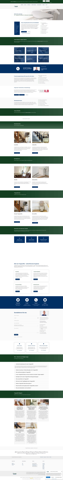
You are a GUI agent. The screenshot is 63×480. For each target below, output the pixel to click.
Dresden (44, 463)
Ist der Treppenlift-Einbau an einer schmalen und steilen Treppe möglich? (30, 374)
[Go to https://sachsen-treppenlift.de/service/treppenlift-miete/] (31, 58)
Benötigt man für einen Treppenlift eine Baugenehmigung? (27, 376)
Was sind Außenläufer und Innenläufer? (23, 387)
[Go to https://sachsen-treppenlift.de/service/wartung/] (31, 50)
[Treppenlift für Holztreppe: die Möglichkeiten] (19, 402)
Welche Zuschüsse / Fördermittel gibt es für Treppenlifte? (27, 370)
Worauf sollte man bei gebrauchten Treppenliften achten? (27, 385)
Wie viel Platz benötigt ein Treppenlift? (23, 372)
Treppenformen (16, 30)
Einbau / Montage (34, 465)
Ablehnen (52, 477)
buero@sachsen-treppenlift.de (27, 305)
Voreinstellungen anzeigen (58, 477)
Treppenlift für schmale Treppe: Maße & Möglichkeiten (31, 408)
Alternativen (16, 32)
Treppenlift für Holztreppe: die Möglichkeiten (20, 408)
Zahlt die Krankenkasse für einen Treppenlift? (24, 364)
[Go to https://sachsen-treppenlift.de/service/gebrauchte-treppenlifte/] (19, 58)
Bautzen (43, 467)
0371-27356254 (28, 68)
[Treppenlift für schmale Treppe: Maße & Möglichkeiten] (31, 402)
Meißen (43, 466)
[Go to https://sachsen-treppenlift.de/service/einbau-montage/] (19, 50)
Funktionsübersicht (16, 31)
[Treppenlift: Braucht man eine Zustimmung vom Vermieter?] (43, 402)
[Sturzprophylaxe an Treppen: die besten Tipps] (19, 425)
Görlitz (43, 465)
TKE (22, 463)
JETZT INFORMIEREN (19, 350)
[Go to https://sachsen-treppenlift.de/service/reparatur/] (43, 50)
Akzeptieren (48, 477)
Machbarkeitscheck (16, 27)
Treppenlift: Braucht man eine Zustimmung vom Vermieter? (43, 408)
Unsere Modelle (16, 28)
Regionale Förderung (17, 26)
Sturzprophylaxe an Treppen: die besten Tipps (20, 431)
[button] (61, 471)
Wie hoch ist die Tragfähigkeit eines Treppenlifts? (25, 381)
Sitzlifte (13, 463)
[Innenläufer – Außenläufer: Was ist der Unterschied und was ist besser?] (31, 425)
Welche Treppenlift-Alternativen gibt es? (23, 383)
